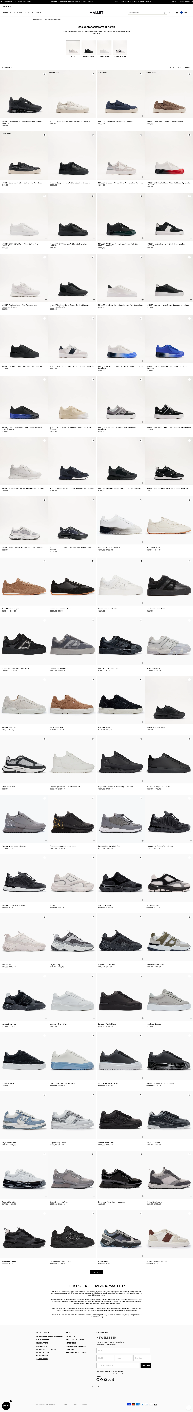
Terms (65, 1404)
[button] (44, 74)
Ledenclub (70, 1336)
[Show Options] (130, 1358)
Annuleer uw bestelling (76, 1353)
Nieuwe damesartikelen (46, 1349)
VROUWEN (18, 12)
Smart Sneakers (112, 1302)
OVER (38, 12)
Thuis (33, 19)
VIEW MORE (96, 1272)
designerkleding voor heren (105, 1315)
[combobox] (147, 13)
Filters (172, 67)
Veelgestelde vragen (75, 1340)
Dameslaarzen (42, 1356)
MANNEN (7, 12)
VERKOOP (29, 12)
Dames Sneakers (43, 1353)
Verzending (71, 1343)
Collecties (39, 19)
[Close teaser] (11, 1401)
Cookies (74, 1404)
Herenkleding (41, 1346)
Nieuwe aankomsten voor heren (49, 1336)
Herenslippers (42, 1343)
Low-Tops (83, 1310)
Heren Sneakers (42, 1340)
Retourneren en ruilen (76, 1346)
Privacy (84, 1404)
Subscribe (146, 1365)
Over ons (70, 1349)
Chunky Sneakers (84, 1308)
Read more (96, 33)
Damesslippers (42, 1359)
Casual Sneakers (95, 1299)
